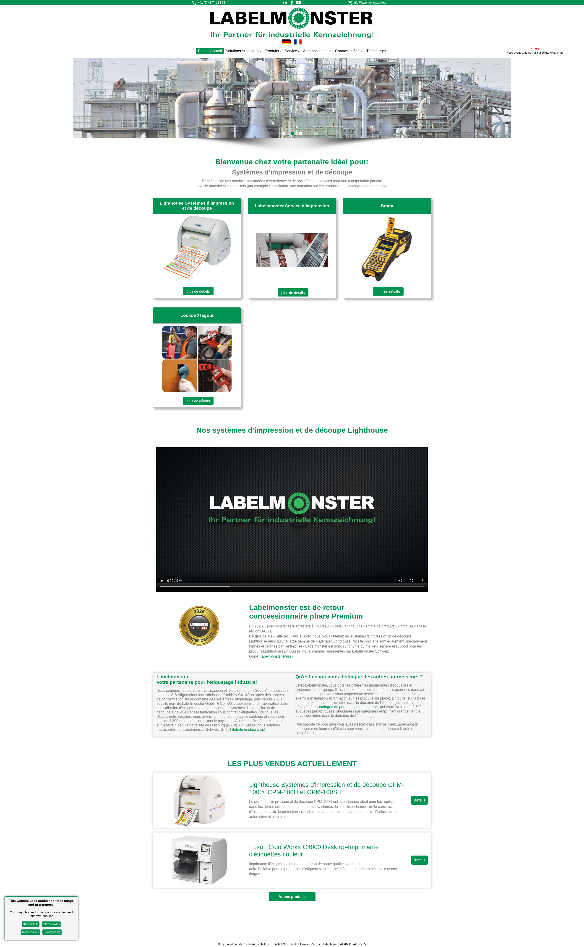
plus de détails (198, 291)
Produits (272, 51)
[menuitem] (210, 51)
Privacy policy (52, 932)
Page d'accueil (210, 51)
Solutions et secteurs (242, 51)
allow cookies (51, 924)
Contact (341, 51)
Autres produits (292, 897)
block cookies (30, 932)
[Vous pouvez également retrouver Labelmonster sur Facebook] (292, 2)
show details (30, 924)
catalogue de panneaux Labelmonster (347, 707)
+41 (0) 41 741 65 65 (211, 2)
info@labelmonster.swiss (370, 2)
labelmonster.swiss (276, 656)
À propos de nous (317, 51)
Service (291, 51)
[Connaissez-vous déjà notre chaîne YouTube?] (298, 2)
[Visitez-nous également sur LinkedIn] (285, 2)
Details (419, 800)
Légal (355, 51)
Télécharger (376, 51)
